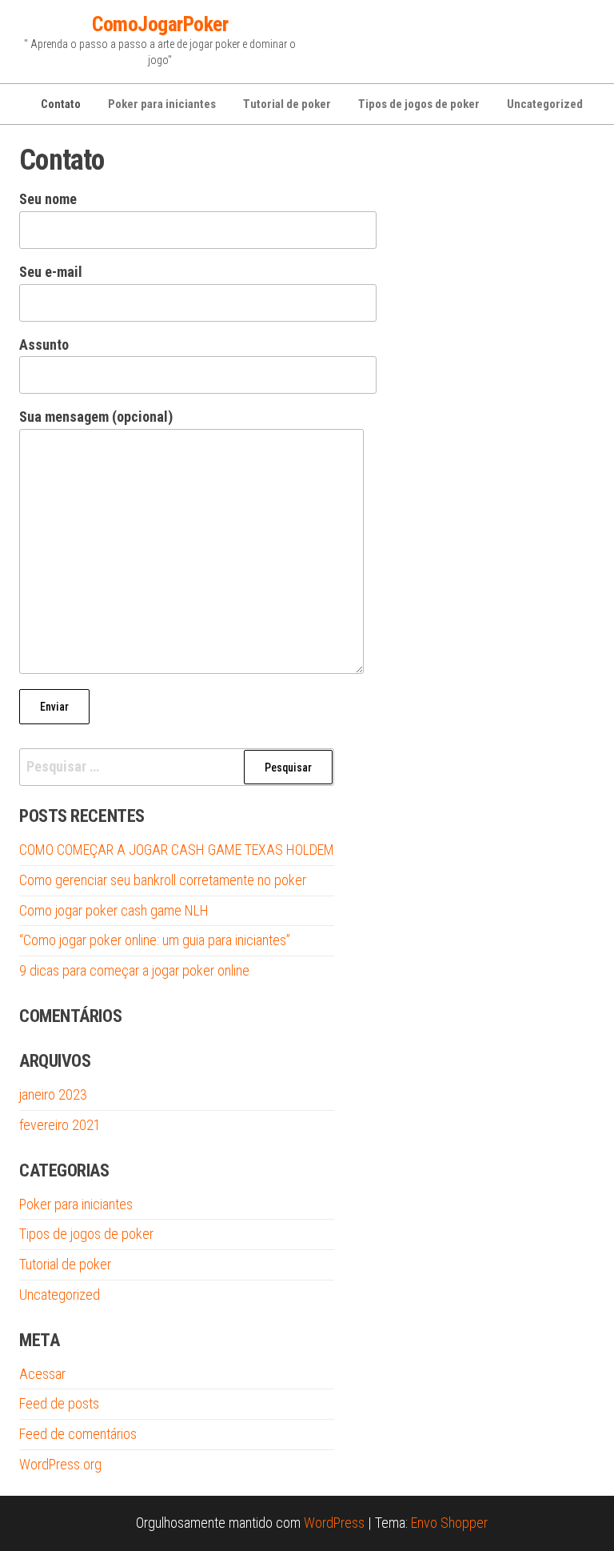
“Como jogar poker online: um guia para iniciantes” (154, 940)
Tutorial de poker (287, 104)
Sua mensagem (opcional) (96, 416)
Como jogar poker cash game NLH (114, 910)
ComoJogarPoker (160, 24)
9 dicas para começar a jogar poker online (134, 970)
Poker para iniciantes (162, 104)
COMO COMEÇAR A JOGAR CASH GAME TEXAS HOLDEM (176, 849)
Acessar (42, 1373)
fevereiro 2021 (60, 1124)
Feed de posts (59, 1403)
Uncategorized (545, 104)
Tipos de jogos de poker (419, 104)
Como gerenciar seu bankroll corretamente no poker (162, 880)
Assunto (44, 344)
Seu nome (48, 198)
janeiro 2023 (53, 1094)
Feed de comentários (78, 1433)
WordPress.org (60, 1464)
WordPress (334, 1522)
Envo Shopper (449, 1522)
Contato (61, 104)
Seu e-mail (50, 271)
